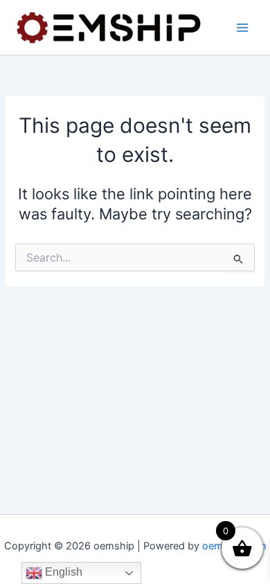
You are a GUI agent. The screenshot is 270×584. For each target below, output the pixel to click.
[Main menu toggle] (242, 27)
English (62, 572)
